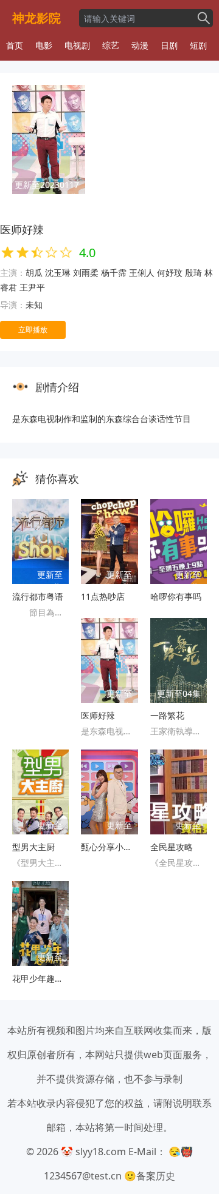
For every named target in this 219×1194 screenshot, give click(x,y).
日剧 (169, 45)
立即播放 (32, 329)
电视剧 (77, 45)
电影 (43, 45)
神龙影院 (36, 18)
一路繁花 (167, 715)
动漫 (139, 45)
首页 (14, 45)
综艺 (110, 45)
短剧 (198, 45)
